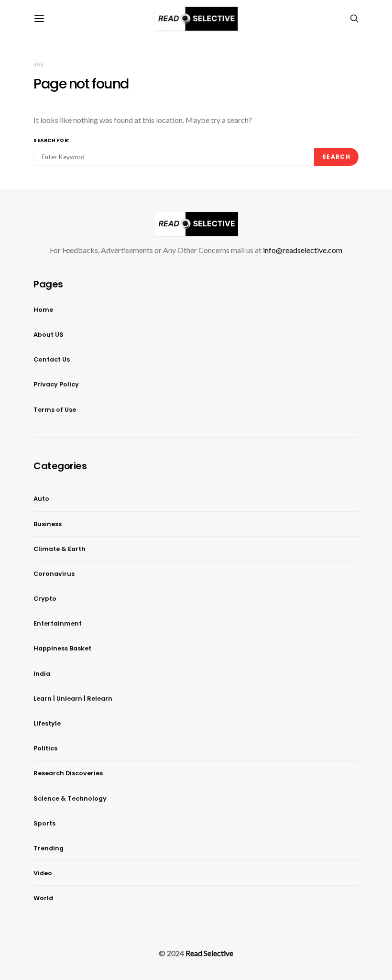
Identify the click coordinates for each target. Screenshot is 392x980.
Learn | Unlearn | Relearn (72, 698)
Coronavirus (54, 574)
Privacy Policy (56, 384)
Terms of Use (54, 410)
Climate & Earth (59, 549)
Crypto (44, 599)
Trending (48, 848)
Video (42, 873)
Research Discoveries (68, 773)
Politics (45, 748)
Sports (44, 823)
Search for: (51, 140)
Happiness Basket (62, 648)
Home (43, 310)
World (43, 898)
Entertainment (57, 623)
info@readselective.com (302, 249)
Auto (41, 499)
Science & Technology (70, 798)
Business (47, 524)
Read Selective (209, 953)
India (41, 674)
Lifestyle (47, 723)
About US (48, 334)
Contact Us (51, 359)
